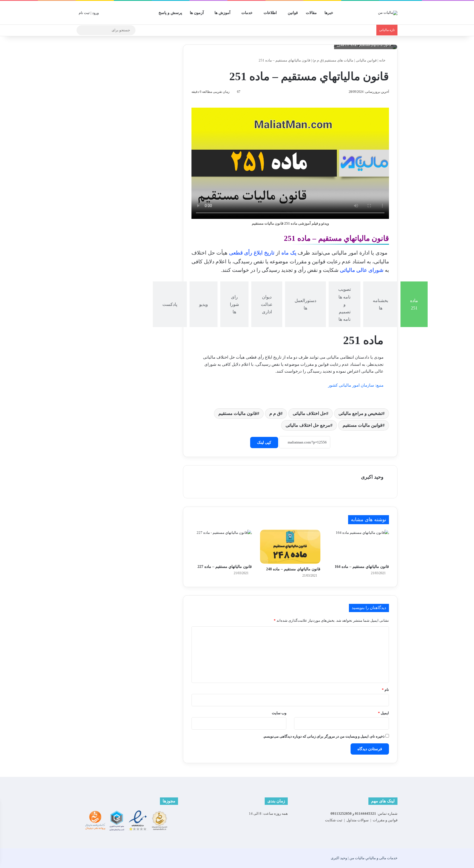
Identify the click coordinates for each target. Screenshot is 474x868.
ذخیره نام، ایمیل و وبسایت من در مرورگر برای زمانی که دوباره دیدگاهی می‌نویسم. (324, 736)
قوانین (293, 13)
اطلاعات (270, 13)
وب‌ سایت (279, 713)
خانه (382, 60)
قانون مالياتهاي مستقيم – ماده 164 (362, 567)
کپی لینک (264, 442)
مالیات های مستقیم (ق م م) (333, 60)
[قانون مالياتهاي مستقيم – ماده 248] (290, 547)
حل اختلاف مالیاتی (309, 413)
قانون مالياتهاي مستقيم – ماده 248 (293, 569)
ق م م (274, 413)
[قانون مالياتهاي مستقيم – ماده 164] (359, 545)
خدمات (247, 13)
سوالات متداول (357, 820)
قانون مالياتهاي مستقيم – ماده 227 (225, 567)
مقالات (311, 13)
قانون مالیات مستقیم (237, 413)
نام (385, 690)
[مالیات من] (387, 12)
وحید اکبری (372, 477)
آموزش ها (222, 13)
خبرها (329, 13)
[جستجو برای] (82, 30)
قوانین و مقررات (385, 820)
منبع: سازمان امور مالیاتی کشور (355, 385)
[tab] (414, 304)
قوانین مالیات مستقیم (362, 425)
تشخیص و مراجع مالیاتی (360, 413)
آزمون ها (197, 13)
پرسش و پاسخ (170, 13)
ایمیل (383, 713)
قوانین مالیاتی (366, 60)
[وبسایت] (380, 486)
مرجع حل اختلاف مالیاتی (308, 425)
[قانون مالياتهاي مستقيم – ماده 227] (221, 545)
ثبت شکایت (333, 820)
